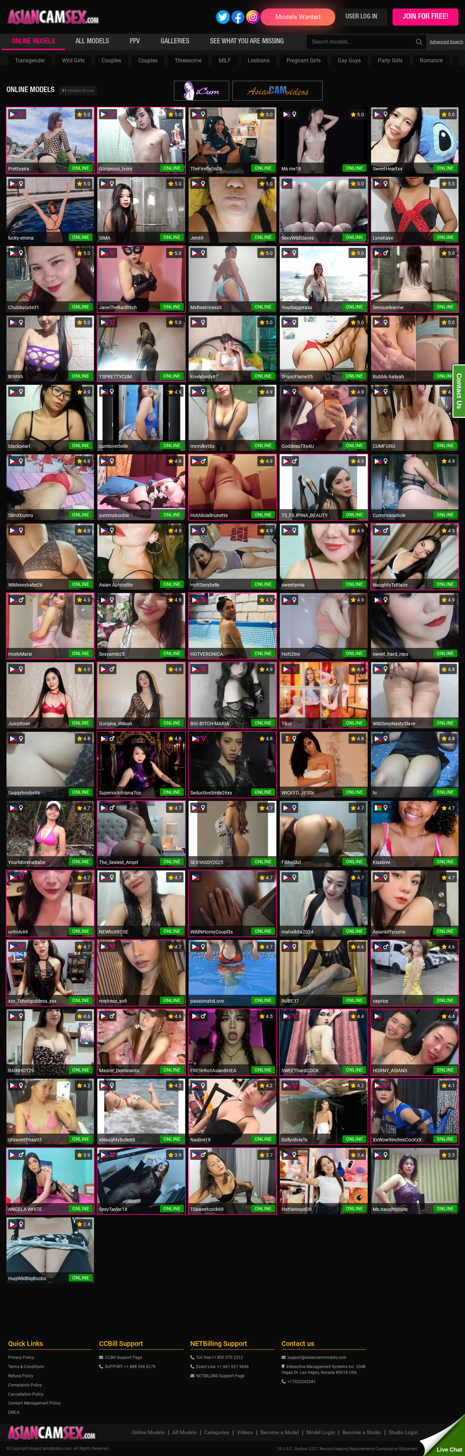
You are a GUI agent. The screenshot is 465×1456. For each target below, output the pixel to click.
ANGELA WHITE (25, 1209)
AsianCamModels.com (50, 1448)
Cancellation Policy (26, 1394)
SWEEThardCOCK (300, 1070)
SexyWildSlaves (298, 238)
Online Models (148, 1432)
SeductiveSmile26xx (211, 792)
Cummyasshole (389, 515)
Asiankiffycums (389, 931)
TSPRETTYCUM (115, 376)
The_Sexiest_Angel (118, 862)
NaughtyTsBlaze (390, 584)
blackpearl (19, 446)
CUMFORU (384, 446)
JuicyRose (19, 723)
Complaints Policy (25, 1385)
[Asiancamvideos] (278, 91)
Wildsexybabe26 (25, 584)
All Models (184, 1432)
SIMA (104, 238)
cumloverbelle (113, 446)
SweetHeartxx (387, 168)
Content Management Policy (34, 1403)
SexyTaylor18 (113, 1209)
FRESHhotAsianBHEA (213, 1070)
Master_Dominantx (119, 1070)
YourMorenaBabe (26, 862)
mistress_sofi (113, 1001)
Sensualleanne (388, 307)
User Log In (361, 17)
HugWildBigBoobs (27, 1278)
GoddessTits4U (298, 446)
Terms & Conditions (26, 1366)
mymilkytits (202, 446)
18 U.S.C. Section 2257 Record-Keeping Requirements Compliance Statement (347, 1449)
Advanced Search (446, 41)
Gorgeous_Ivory (115, 168)
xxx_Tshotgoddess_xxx (32, 1001)
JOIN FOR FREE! (425, 17)
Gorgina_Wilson (115, 723)
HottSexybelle (204, 584)
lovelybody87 (204, 376)
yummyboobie (114, 515)
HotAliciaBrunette (209, 515)
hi (374, 792)
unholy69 (18, 931)
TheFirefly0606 (206, 168)
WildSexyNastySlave (394, 723)
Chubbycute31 (23, 307)
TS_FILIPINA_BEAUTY (304, 515)
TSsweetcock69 (207, 1209)
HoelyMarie (20, 654)
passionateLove (207, 1001)
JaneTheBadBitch (118, 307)
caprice (380, 1001)
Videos (245, 1432)
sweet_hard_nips (390, 654)
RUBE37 (290, 1001)
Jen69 (197, 238)
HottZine (291, 654)
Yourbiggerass (297, 307)
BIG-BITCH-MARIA (209, 723)
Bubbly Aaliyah (388, 376)
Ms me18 (291, 168)
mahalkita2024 (298, 931)
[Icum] (201, 91)
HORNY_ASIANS (390, 1070)
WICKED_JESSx (298, 792)
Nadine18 (200, 1139)
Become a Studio (361, 1432)
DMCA (14, 1412)
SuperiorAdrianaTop (120, 792)
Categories (216, 1432)
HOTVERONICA (206, 654)
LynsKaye (383, 238)
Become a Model (279, 1432)
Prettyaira (18, 168)
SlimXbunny (20, 515)
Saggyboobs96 (24, 792)
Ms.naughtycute (390, 1209)
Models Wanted (298, 17)
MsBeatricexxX (206, 307)
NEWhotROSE (113, 931)
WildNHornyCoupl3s (211, 931)
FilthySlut (291, 862)
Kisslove (381, 862)
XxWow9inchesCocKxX (397, 1139)
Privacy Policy (21, 1357)
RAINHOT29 (21, 1070)
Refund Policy (20, 1376)
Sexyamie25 (112, 654)
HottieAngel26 (297, 1209)
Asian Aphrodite (116, 584)
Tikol (286, 723)
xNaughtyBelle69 (117, 1139)
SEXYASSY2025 (206, 862)
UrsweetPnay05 (25, 1139)
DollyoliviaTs (294, 1139)
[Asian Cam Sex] (53, 17)
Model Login (320, 1432)
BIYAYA (15, 376)
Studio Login (403, 1432)
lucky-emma (21, 238)
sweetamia (293, 584)
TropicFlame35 (297, 376)
